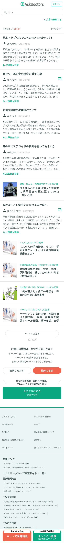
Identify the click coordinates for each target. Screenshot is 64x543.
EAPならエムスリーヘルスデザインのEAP (21, 517)
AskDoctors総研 (22, 464)
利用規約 (5, 432)
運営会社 (37, 440)
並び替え (55, 29)
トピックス (8, 464)
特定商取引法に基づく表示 (13, 440)
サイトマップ (7, 448)
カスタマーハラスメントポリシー (48, 448)
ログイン (57, 4)
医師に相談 (47, 370)
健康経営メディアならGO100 (44, 505)
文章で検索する (52, 19)
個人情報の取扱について (44, 432)
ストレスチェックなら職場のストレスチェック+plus (25, 513)
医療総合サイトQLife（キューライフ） (19, 528)
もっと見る (32, 334)
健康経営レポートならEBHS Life (17, 505)
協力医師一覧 (7, 424)
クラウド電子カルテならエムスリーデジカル (22, 483)
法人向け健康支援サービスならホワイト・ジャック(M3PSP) (28, 502)
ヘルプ (37, 424)
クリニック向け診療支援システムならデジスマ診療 (24, 487)
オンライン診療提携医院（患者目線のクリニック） (24, 467)
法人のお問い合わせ (42, 417)
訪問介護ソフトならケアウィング (17, 491)
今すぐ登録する (32, 393)
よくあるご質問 (8, 417)
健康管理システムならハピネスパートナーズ (22, 509)
